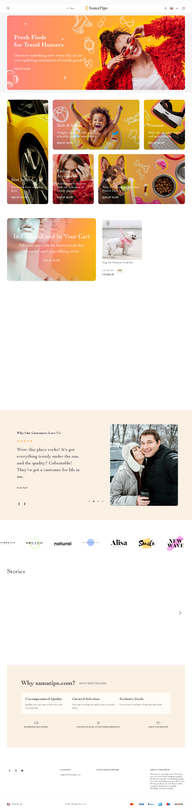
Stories (16, 572)
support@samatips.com (70, 775)
